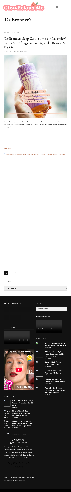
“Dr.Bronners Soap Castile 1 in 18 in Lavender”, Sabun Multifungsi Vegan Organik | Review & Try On (35, 42)
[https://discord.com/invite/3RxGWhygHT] (18, 317)
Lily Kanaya (8, 52)
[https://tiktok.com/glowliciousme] (12, 317)
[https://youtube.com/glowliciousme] (6, 309)
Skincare (7, 148)
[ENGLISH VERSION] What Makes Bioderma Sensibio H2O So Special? (55, 354)
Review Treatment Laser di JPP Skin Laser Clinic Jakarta (55, 344)
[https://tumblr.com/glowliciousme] (29, 309)
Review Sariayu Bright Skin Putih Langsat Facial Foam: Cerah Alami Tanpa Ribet (22, 423)
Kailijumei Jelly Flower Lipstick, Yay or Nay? (53, 363)
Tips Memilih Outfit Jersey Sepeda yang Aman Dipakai (55, 380)
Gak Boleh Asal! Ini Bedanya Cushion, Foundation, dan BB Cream (22, 403)
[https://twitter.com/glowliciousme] (18, 309)
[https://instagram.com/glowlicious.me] (12, 309)
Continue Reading (10, 131)
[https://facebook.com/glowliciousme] (24, 309)
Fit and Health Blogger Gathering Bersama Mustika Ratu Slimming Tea (55, 390)
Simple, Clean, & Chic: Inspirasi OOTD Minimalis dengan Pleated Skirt (21, 413)
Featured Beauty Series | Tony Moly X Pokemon (54, 372)
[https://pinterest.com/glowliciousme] (6, 317)
